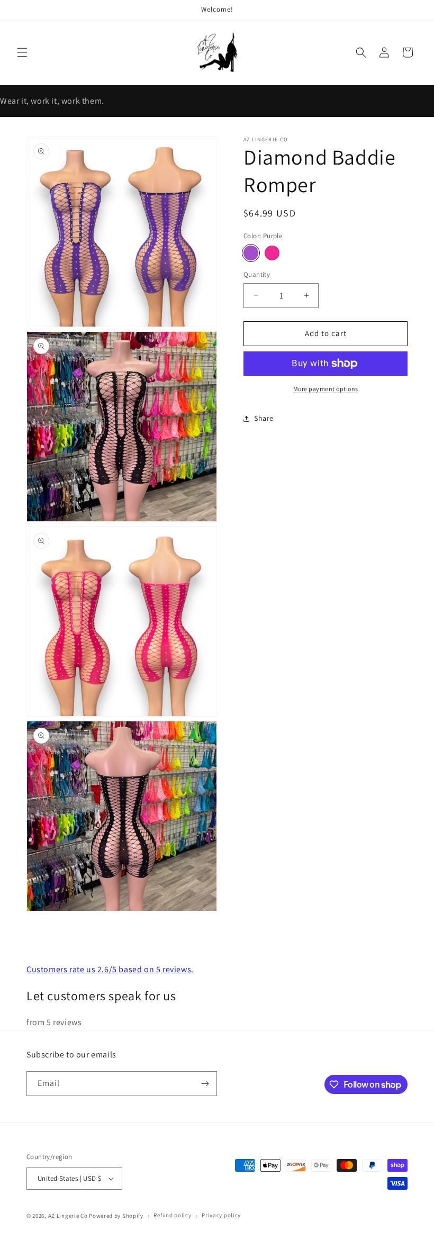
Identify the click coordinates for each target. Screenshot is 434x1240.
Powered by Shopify (116, 1215)
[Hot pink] (272, 253)
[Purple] (250, 253)
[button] (22, 52)
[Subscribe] (204, 1083)
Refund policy (172, 1215)
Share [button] (264, 418)
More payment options (325, 389)
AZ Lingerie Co (68, 1215)
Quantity (256, 274)
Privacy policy (221, 1215)
